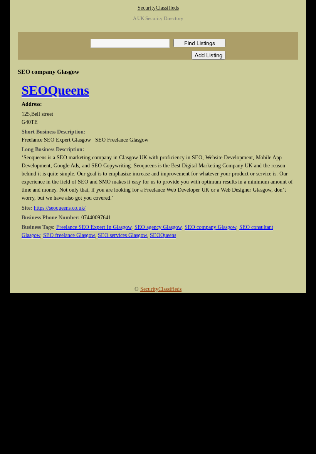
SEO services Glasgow (122, 235)
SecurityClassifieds (158, 8)
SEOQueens (55, 90)
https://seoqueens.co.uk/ (60, 208)
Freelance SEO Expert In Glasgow (93, 227)
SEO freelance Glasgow (69, 235)
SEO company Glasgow (210, 227)
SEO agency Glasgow (158, 227)
